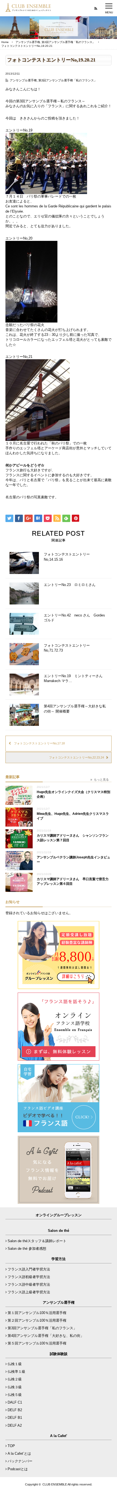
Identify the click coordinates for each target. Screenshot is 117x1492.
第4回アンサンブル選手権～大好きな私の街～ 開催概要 (75, 708)
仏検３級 (15, 1387)
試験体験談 (58, 1354)
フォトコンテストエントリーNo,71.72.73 (67, 647)
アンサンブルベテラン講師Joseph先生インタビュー (73, 859)
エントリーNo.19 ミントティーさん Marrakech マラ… (75, 678)
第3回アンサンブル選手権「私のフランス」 (68, 42)
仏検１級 (15, 1364)
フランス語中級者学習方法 (29, 1284)
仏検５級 (15, 1395)
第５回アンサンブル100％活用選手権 (37, 1343)
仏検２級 (15, 1379)
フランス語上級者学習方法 (29, 1292)
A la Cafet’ (58, 1436)
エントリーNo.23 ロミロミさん (70, 585)
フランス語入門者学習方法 (29, 1269)
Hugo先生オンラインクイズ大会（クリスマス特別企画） (73, 794)
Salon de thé (58, 1231)
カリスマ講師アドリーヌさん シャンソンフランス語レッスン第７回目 (73, 838)
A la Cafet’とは (19, 1453)
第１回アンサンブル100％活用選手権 (37, 1313)
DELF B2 (15, 1410)
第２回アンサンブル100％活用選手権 (37, 1320)
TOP (11, 1446)
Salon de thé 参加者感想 (27, 1249)
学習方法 (58, 1259)
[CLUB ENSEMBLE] (28, 9)
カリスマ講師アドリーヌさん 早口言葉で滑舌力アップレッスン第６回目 (73, 881)
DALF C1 (15, 1402)
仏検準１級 (16, 1372)
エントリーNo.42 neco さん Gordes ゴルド (74, 617)
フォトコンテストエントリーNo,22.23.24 (76, 757)
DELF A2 (15, 1425)
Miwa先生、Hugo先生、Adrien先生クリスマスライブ (73, 816)
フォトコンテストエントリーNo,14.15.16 (67, 556)
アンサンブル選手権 (28, 42)
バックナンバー (20, 1461)
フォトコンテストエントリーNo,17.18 (39, 743)
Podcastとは (18, 1469)
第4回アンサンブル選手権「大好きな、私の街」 (46, 1336)
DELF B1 (15, 1418)
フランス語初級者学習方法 (29, 1277)
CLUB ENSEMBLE (54, 1484)
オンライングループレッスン (59, 1215)
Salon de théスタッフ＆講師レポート (37, 1241)
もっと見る (101, 779)
